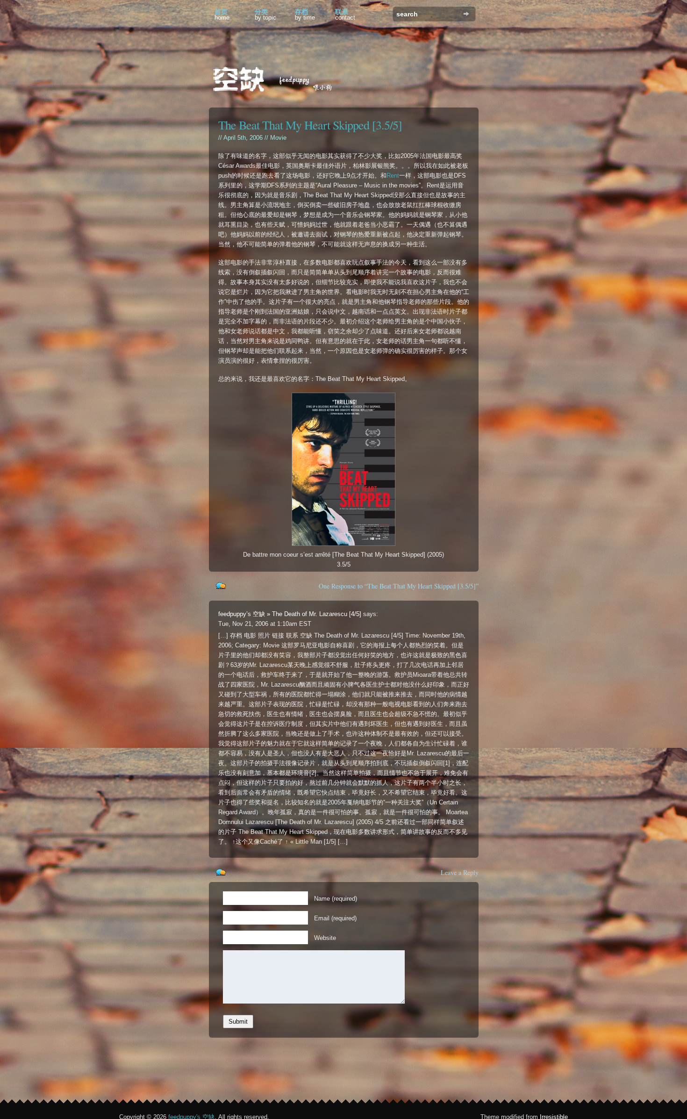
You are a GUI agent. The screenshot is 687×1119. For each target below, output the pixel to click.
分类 (265, 14)
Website (325, 937)
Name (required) (335, 898)
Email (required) (335, 918)
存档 (305, 14)
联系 (345, 14)
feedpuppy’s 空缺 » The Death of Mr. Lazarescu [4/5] (289, 613)
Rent (392, 175)
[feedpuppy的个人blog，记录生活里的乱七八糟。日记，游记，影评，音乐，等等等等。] (278, 80)
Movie (278, 137)
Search (466, 14)
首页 (222, 14)
